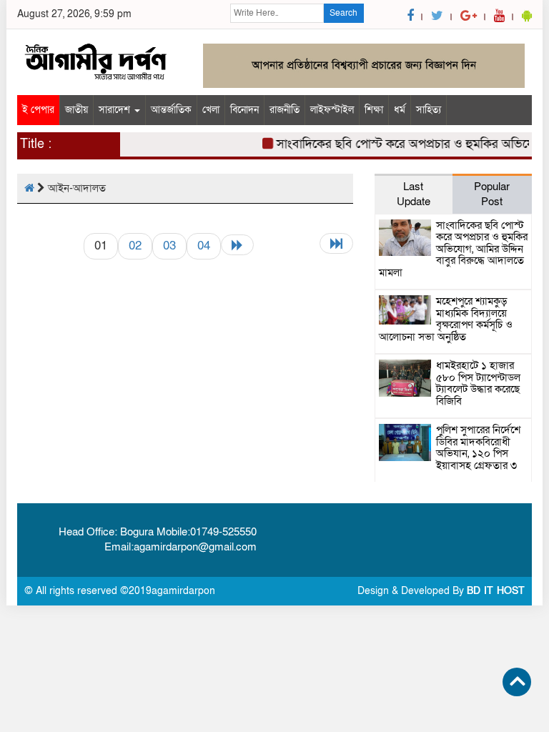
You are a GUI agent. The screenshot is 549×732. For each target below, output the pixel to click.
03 (169, 245)
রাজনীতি (284, 110)
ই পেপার (38, 110)
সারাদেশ (116, 110)
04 (203, 245)
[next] (237, 244)
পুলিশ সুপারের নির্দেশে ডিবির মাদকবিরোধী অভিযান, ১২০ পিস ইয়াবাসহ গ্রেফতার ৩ (478, 447)
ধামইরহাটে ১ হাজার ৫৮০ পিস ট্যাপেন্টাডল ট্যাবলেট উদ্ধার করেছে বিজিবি (478, 383)
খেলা (210, 110)
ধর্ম (399, 110)
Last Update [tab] (413, 194)
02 (135, 245)
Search (343, 13)
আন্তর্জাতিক (171, 110)
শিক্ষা (374, 110)
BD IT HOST (496, 591)
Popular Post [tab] (492, 194)
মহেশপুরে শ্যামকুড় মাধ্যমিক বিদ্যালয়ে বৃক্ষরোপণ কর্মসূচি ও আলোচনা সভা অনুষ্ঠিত (446, 319)
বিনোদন (244, 110)
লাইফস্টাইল (332, 110)
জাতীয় (76, 110)
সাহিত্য (428, 110)
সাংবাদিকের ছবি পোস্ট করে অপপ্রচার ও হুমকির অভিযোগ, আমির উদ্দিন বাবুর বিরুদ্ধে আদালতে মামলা (453, 249)
